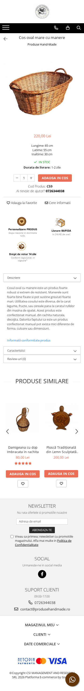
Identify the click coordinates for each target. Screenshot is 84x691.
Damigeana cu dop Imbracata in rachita (23, 449)
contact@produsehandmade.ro (44, 609)
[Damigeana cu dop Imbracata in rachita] (23, 418)
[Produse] (6, 29)
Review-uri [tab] (16, 359)
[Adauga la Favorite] (23, 483)
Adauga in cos (55, 178)
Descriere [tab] (13, 278)
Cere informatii (59, 203)
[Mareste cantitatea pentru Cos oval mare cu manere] (31, 178)
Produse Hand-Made (42, 44)
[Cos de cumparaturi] (68, 27)
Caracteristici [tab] (16, 350)
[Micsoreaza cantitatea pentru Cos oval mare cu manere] (17, 178)
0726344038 (45, 602)
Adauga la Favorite (23, 203)
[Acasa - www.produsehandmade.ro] (42, 11)
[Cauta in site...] (79, 27)
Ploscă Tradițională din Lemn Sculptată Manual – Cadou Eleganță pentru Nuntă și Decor (61, 449)
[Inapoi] (3, 39)
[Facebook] (42, 574)
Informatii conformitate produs (28, 340)
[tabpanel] (42, 90)
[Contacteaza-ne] (56, 27)
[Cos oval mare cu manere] (42, 90)
